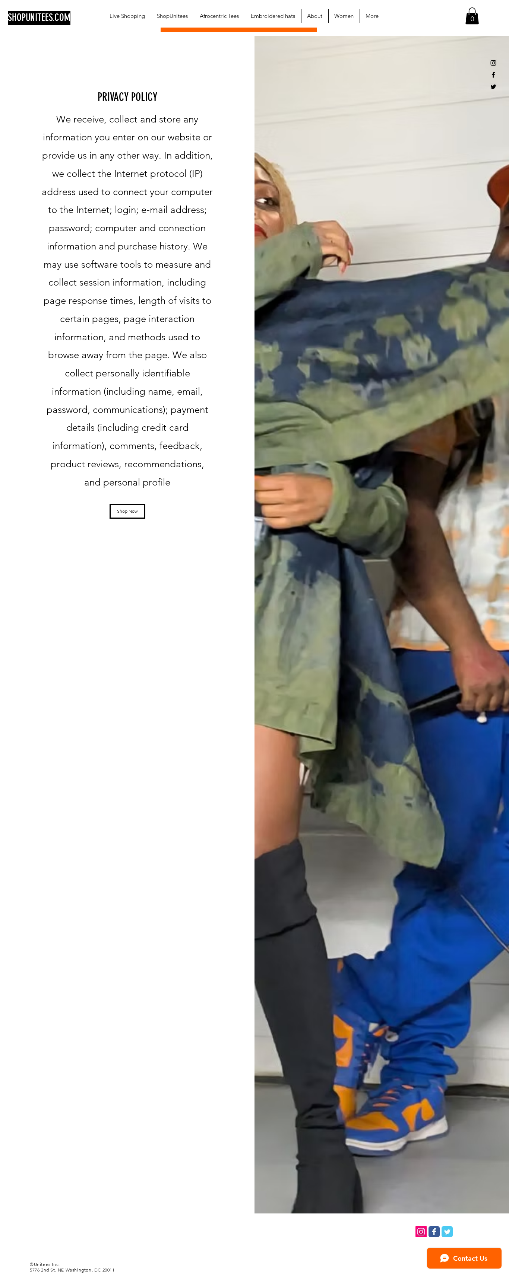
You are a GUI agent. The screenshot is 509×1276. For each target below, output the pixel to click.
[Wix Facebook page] (434, 1231)
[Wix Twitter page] (447, 1231)
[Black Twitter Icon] (493, 86)
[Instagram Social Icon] (421, 1231)
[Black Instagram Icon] (493, 63)
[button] (472, 15)
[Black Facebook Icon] (493, 75)
